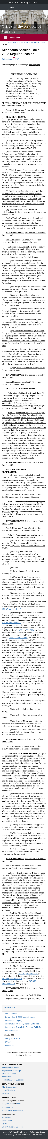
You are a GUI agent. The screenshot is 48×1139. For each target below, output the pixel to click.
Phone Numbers (8, 1107)
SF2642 (8, 1042)
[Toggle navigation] (5, 7)
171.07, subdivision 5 (11, 622)
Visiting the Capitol (9, 1074)
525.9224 (30, 630)
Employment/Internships (11, 1071)
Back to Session (11, 1014)
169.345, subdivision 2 (12, 978)
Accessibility (6, 1077)
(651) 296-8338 (8, 1104)
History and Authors (12, 1039)
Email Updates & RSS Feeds (12, 1127)
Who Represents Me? (10, 1087)
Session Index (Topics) (13, 1020)
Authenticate (7, 59)
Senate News (7, 1121)
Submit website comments (12, 1110)
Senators (5, 1093)
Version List (9, 1046)
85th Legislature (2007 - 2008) (18, 42)
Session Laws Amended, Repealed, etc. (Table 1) (23, 1024)
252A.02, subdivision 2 (28, 973)
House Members (8, 1090)
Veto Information (11, 1031)
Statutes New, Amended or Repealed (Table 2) (23, 1027)
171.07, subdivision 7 (11, 609)
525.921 (20, 630)
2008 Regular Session (38, 42)
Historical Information (10, 1067)
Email (18, 1104)
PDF (17, 59)
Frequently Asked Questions (13, 1080)
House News (6, 1118)
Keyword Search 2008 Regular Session (20, 1017)
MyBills (4, 1124)
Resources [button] (9, 1007)
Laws (3, 42)
